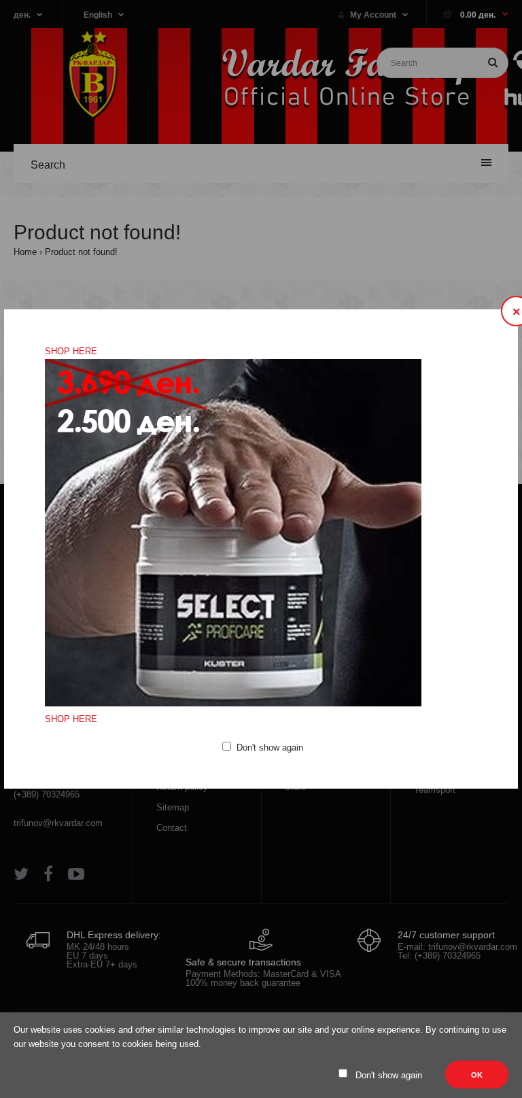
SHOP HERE (71, 351)
